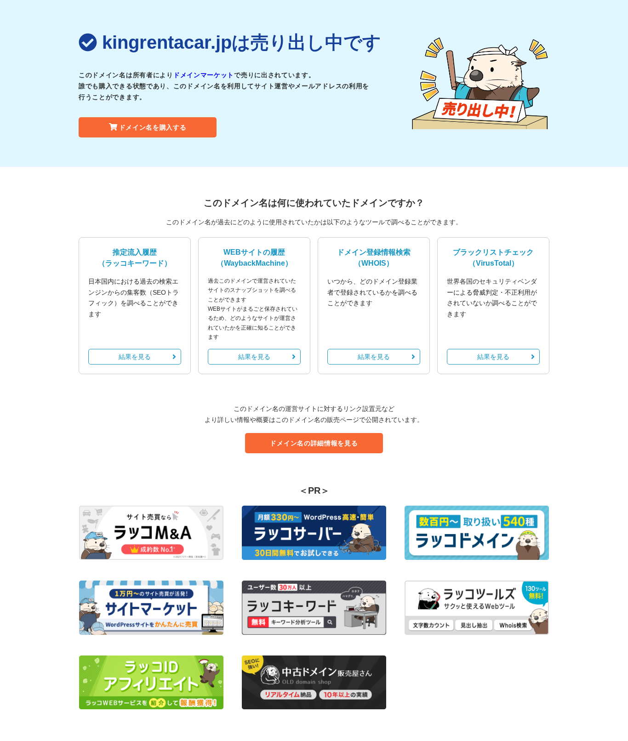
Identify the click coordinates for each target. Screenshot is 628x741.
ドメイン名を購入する (153, 127)
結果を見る (135, 356)
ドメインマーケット (203, 75)
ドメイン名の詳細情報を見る (314, 443)
